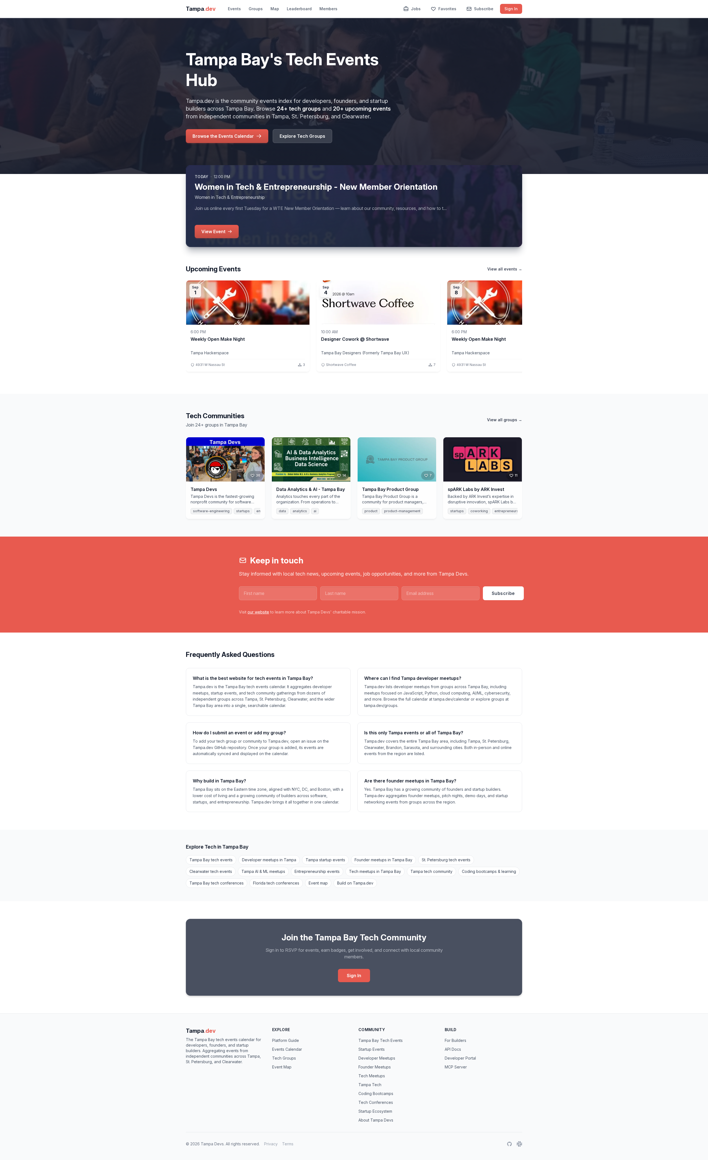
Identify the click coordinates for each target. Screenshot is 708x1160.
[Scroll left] (186, 328)
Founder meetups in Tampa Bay (383, 859)
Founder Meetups (374, 1067)
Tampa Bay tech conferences (216, 883)
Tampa (201, 1031)
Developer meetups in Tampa (269, 859)
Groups (256, 8)
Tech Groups (284, 1058)
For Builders (455, 1040)
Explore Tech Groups (302, 136)
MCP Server (456, 1067)
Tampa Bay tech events (211, 859)
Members (328, 8)
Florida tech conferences (276, 883)
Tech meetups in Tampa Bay (375, 871)
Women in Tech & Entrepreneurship (230, 197)
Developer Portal (460, 1058)
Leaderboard (299, 8)
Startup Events (371, 1049)
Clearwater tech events (210, 871)
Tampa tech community (431, 871)
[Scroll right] (521, 328)
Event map (318, 883)
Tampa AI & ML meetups (263, 871)
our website (258, 612)
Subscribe (483, 8)
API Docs (453, 1049)
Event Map (281, 1067)
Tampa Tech (369, 1084)
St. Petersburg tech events (446, 859)
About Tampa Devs (375, 1120)
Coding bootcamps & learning (489, 871)
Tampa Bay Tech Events (380, 1040)
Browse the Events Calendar (223, 136)
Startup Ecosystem (375, 1111)
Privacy (271, 1143)
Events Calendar (287, 1049)
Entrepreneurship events (317, 871)
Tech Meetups (371, 1075)
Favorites (447, 8)
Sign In (511, 8)
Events (234, 8)
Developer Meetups (376, 1058)
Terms (287, 1143)
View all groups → (504, 419)
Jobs (416, 8)
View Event (213, 231)
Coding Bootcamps (375, 1093)
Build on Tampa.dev (355, 883)
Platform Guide (285, 1040)
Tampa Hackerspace (210, 352)
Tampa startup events (325, 859)
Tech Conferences (375, 1102)
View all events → (504, 269)
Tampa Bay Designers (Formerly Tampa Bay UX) (365, 352)
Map (274, 8)
